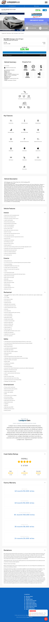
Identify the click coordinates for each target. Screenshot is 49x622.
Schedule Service (13, 6)
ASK (44, 10)
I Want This (24, 52)
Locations (37, 6)
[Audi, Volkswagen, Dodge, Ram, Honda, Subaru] (4, 2)
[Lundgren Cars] (15, 2)
